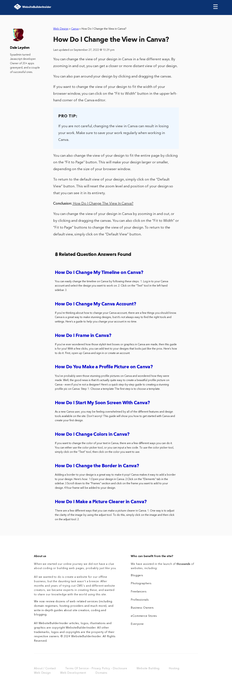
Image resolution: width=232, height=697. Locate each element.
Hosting (174, 668)
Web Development (73, 673)
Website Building (148, 668)
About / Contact (45, 668)
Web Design (60, 29)
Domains (101, 673)
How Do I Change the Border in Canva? (97, 466)
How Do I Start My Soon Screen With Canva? (102, 403)
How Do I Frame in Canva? (83, 336)
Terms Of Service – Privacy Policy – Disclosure (96, 668)
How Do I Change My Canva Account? (95, 304)
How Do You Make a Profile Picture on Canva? (104, 367)
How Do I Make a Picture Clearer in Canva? (101, 502)
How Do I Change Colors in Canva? (92, 434)
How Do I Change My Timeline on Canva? (99, 272)
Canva (75, 29)
